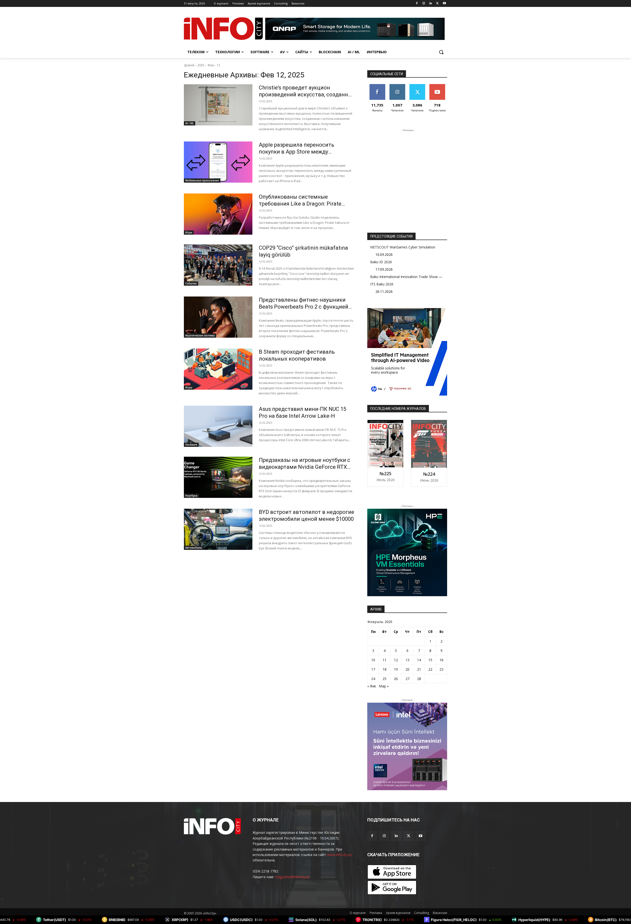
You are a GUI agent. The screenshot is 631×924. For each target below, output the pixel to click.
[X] (437, 3)
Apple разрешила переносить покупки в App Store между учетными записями (296, 152)
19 (396, 669)
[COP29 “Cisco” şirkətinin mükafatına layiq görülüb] (218, 265)
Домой (189, 65)
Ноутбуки (191, 495)
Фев (210, 65)
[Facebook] (417, 3)
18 (384, 669)
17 (373, 669)
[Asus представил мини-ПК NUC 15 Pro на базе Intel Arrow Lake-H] (218, 426)
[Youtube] (444, 3)
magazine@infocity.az (292, 876)
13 (407, 660)
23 (441, 669)
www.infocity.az (339, 854)
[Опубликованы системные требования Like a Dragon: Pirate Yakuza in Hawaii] (218, 214)
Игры (188, 232)
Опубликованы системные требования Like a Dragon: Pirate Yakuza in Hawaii (300, 204)
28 (419, 678)
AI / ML (189, 123)
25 (384, 678)
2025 (200, 65)
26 (396, 678)
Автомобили (193, 547)
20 (407, 669)
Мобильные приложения (202, 180)
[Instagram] (424, 3)
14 (419, 660)
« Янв (371, 686)
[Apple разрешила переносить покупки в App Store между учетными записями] (218, 162)
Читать (397, 86)
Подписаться (438, 86)
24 (373, 678)
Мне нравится (377, 87)
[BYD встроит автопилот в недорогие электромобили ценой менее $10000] (218, 529)
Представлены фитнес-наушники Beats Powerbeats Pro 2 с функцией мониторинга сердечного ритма (303, 307)
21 (419, 669)
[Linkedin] (431, 3)
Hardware (191, 444)
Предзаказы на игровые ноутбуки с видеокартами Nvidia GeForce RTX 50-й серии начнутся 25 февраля (304, 467)
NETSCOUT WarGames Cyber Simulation (402, 247)
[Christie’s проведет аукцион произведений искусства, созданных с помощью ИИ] (218, 104)
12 (218, 65)
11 (384, 660)
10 (373, 660)
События (191, 283)
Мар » (384, 686)
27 (407, 678)
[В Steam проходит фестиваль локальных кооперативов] (218, 369)
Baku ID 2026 (381, 262)
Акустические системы (200, 335)
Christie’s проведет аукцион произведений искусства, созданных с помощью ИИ (307, 95)
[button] (441, 52)
